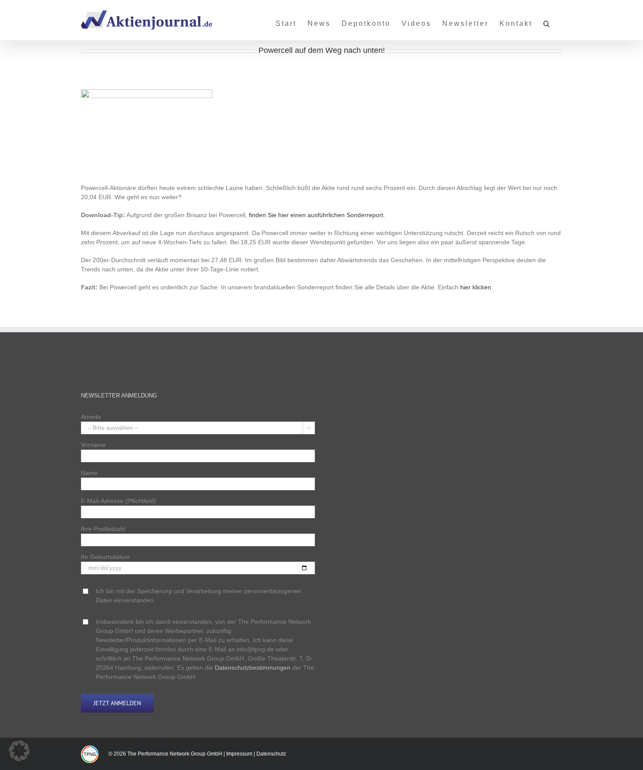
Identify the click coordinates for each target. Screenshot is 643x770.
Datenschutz (271, 754)
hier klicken (475, 287)
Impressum (239, 754)
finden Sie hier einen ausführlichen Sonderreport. (317, 214)
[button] (547, 20)
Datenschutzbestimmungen (252, 667)
